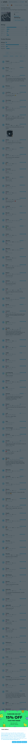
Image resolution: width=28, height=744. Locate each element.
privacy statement (4, 735)
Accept (14, 742)
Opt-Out (19, 742)
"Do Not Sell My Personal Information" (11, 739)
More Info (24, 742)
